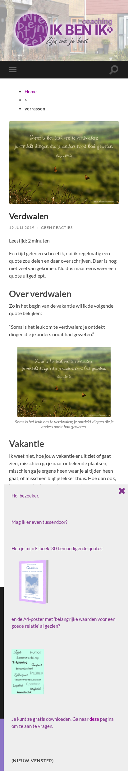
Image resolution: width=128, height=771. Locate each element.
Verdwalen (28, 216)
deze (94, 719)
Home (31, 91)
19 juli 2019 (21, 227)
